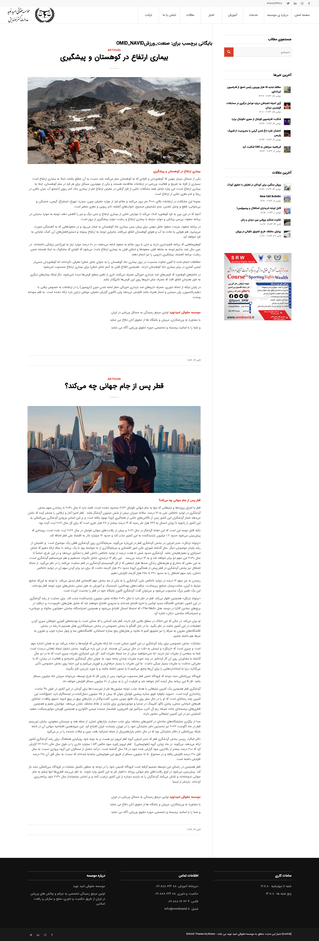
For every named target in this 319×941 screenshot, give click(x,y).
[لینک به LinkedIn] (295, 3)
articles (114, 50)
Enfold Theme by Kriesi (200, 934)
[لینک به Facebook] (309, 3)
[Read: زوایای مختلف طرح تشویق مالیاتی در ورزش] (287, 234)
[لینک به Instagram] (302, 3)
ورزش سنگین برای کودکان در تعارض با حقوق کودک (254, 185)
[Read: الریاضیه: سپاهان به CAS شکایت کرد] (287, 149)
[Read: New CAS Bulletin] (287, 199)
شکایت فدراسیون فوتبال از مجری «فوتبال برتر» (256, 119)
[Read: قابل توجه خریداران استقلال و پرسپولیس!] (287, 211)
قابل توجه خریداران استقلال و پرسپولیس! (259, 208)
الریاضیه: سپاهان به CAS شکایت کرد (262, 147)
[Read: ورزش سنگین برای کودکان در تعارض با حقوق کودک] (287, 187)
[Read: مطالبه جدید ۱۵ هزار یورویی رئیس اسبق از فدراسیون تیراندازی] (287, 90)
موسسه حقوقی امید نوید (240, 934)
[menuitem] (302, 15)
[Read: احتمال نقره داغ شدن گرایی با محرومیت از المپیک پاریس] (287, 133)
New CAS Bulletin (270, 196)
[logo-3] (30, 15)
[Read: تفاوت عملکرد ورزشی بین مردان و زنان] (287, 222)
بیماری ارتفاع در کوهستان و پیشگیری (114, 57)
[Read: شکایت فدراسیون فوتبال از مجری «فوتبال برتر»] (287, 122)
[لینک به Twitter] (288, 3)
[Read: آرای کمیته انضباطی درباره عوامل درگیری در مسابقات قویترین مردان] (287, 106)
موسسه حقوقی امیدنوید (185, 312)
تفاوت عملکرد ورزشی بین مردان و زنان (261, 220)
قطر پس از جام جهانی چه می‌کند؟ (114, 386)
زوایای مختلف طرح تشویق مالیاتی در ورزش (258, 231)
